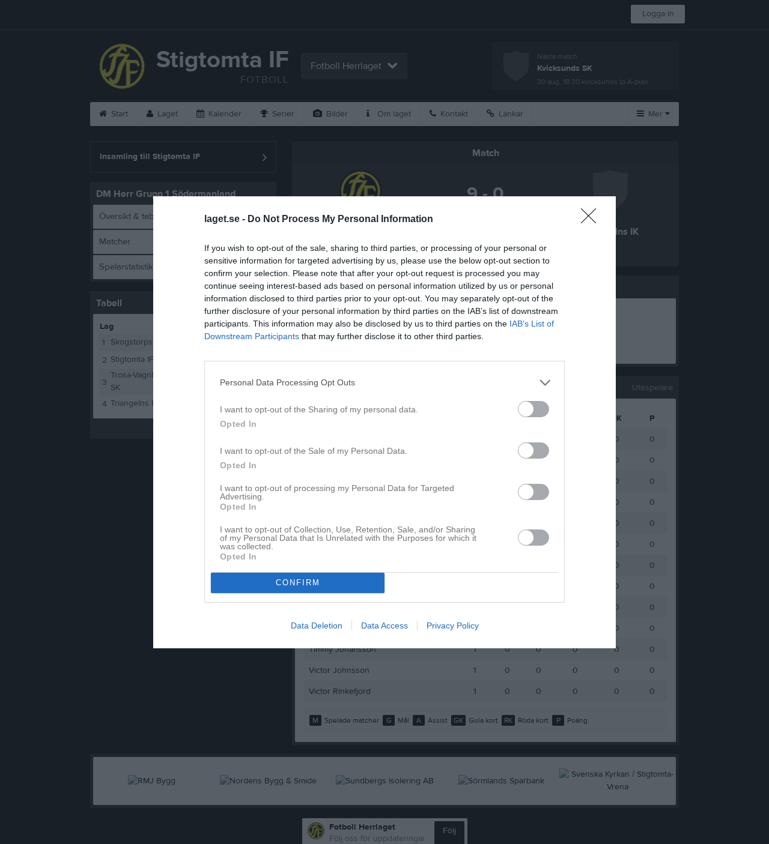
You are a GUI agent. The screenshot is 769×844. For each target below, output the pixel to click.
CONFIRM (298, 582)
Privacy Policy (453, 625)
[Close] (592, 219)
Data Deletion (316, 625)
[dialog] (384, 422)
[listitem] (384, 382)
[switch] (533, 409)
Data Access (384, 625)
